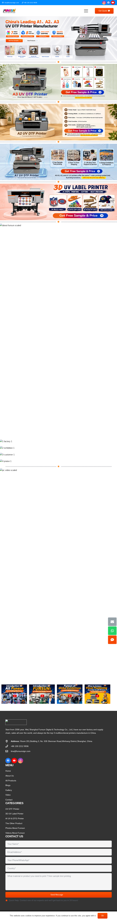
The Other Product (13, 823)
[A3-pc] (58, 82)
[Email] (112, 621)
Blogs (7, 785)
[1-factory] (58, 441)
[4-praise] (58, 461)
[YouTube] (113, 3)
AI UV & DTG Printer (14, 818)
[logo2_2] (9, 11)
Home (8, 771)
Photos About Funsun (15, 828)
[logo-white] (41, 722)
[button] (86, 11)
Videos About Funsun (15, 833)
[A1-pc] (58, 162)
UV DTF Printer (12, 809)
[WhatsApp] (112, 630)
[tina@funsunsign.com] (8, 751)
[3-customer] (58, 454)
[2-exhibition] (58, 448)
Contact (8, 800)
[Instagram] (104, 3)
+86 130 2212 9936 (20, 746)
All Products (10, 780)
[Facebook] (108, 3)
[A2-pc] (58, 122)
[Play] (14, 694)
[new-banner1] (58, 38)
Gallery (8, 790)
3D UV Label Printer (14, 814)
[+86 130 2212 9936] (8, 746)
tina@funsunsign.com (20, 751)
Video (8, 795)
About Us (9, 776)
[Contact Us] (112, 639)
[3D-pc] (58, 202)
